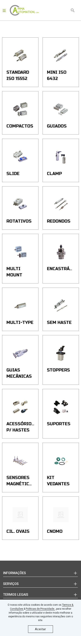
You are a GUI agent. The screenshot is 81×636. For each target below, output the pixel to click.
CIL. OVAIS (17, 531)
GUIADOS (57, 126)
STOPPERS (58, 370)
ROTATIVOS (19, 221)
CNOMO (55, 531)
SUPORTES (58, 423)
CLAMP (54, 173)
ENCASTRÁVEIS (63, 268)
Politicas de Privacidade (40, 608)
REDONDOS (58, 221)
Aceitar (40, 629)
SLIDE (13, 173)
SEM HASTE (59, 322)
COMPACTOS (19, 126)
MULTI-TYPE (19, 322)
